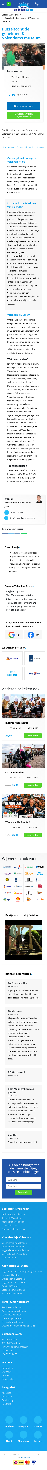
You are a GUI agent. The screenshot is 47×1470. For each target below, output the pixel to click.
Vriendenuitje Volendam (16, 1237)
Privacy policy (8, 1379)
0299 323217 (9, 1350)
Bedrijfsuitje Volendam (15, 1208)
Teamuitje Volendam (11, 1218)
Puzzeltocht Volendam (12, 1293)
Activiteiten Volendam (15, 1265)
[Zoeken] (3, 4)
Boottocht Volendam (11, 1286)
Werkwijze (6, 1371)
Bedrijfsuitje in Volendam (13, 1214)
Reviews (40, 147)
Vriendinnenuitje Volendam (14, 1242)
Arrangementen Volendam (14, 1311)
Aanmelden (23, 1192)
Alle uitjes (6, 1392)
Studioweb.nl (25, 1457)
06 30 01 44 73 (10, 1354)
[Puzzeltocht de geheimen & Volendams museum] (23, 56)
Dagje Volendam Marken (13, 1282)
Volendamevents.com (26, 1455)
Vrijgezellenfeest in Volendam (15, 1250)
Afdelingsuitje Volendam (13, 1221)
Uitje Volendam (9, 1257)
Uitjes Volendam (9, 1225)
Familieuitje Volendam (15, 1301)
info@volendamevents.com (15, 1346)
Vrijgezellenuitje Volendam (14, 1254)
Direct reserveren (23, 115)
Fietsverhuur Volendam (12, 1322)
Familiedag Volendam (12, 1314)
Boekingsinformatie (25, 147)
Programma (8, 147)
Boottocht (6, 1403)
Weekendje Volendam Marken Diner (19, 1325)
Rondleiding (7, 1400)
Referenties (7, 1368)
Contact (5, 1375)
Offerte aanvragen (23, 105)
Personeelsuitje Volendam (14, 1229)
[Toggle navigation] (43, 4)
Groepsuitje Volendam (12, 1318)
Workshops (7, 1396)
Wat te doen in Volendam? (14, 1278)
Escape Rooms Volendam (13, 1289)
